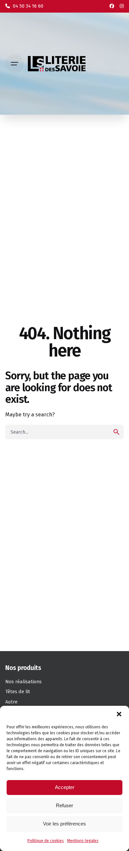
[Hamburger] (14, 63)
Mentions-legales (83, 840)
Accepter (64, 787)
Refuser (64, 805)
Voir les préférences (64, 823)
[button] (119, 714)
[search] (116, 432)
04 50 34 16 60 (27, 6)
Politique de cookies (45, 840)
